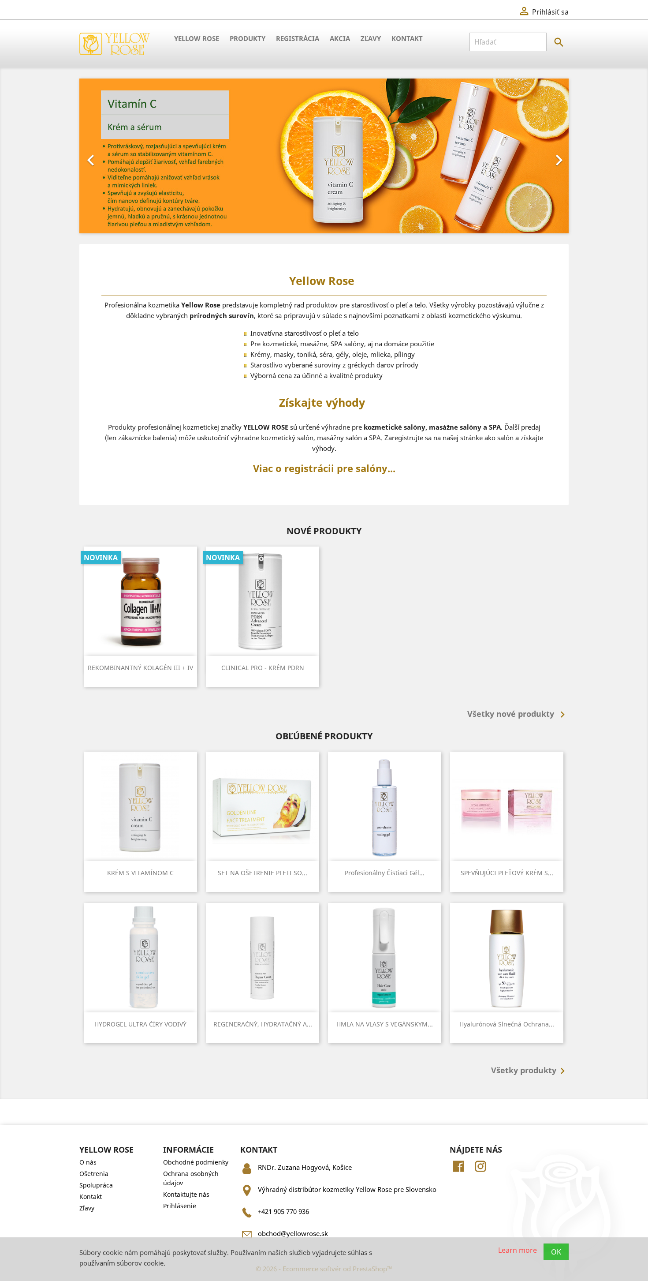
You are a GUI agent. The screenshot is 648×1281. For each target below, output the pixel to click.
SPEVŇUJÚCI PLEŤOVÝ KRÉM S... (507, 873)
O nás (88, 1162)
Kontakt (407, 38)
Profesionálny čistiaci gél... (385, 873)
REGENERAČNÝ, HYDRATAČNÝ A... (262, 1024)
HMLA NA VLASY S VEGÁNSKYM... (384, 1024)
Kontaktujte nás (186, 1194)
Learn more (517, 1250)
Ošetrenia (93, 1173)
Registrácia (297, 38)
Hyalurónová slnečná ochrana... (506, 1024)
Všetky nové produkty (518, 714)
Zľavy (371, 38)
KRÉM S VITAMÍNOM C (140, 873)
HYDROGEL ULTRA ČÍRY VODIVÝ (140, 1024)
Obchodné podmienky (195, 1162)
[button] (116, 156)
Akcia (340, 38)
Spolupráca (96, 1185)
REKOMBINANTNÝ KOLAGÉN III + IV (140, 667)
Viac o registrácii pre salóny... (324, 468)
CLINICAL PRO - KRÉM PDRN (262, 667)
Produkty (247, 38)
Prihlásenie (179, 1206)
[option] (324, 156)
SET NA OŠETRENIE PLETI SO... (262, 873)
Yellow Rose (196, 38)
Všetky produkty (530, 1071)
